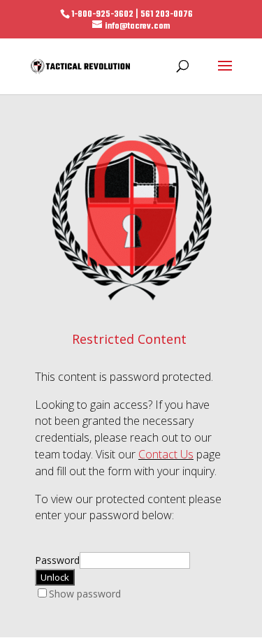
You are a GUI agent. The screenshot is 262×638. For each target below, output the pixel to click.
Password (57, 560)
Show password (85, 593)
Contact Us (166, 454)
